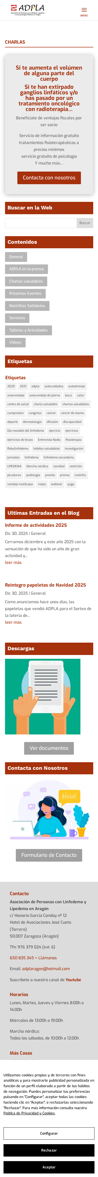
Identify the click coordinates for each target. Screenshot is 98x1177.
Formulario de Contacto (49, 855)
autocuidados (53, 386)
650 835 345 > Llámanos (33, 958)
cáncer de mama (72, 413)
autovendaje (15, 395)
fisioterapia (73, 440)
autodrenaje (76, 386)
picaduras (14, 475)
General (16, 256)
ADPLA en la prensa (26, 268)
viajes (42, 484)
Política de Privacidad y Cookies (29, 1113)
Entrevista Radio (49, 440)
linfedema (32, 457)
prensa (65, 475)
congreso (35, 413)
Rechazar (49, 1150)
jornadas (13, 457)
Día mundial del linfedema (25, 431)
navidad (59, 466)
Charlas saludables (26, 281)
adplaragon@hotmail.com (46, 968)
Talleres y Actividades (28, 330)
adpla (35, 386)
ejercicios (71, 431)
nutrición (76, 466)
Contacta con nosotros (49, 177)
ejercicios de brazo (20, 440)
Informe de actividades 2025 (36, 525)
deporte (12, 422)
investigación (74, 449)
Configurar (49, 1133)
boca (68, 395)
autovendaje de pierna (44, 395)
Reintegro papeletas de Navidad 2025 (45, 585)
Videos (15, 342)
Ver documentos (49, 748)
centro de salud (18, 404)
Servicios (17, 317)
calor (80, 395)
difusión (52, 422)
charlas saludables (75, 404)
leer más (13, 562)
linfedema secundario (59, 457)
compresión (15, 413)
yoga (70, 484)
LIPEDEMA (14, 466)
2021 (23, 386)
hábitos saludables (46, 449)
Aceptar (49, 1167)
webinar (56, 484)
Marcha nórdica (37, 466)
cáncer (51, 413)
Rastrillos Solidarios (27, 305)
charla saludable (45, 404)
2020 (11, 386)
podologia (33, 475)
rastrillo (80, 475)
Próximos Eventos (25, 293)
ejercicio (54, 431)
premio (50, 475)
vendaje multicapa (20, 484)
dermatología (32, 422)
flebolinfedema (17, 449)
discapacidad (72, 422)
